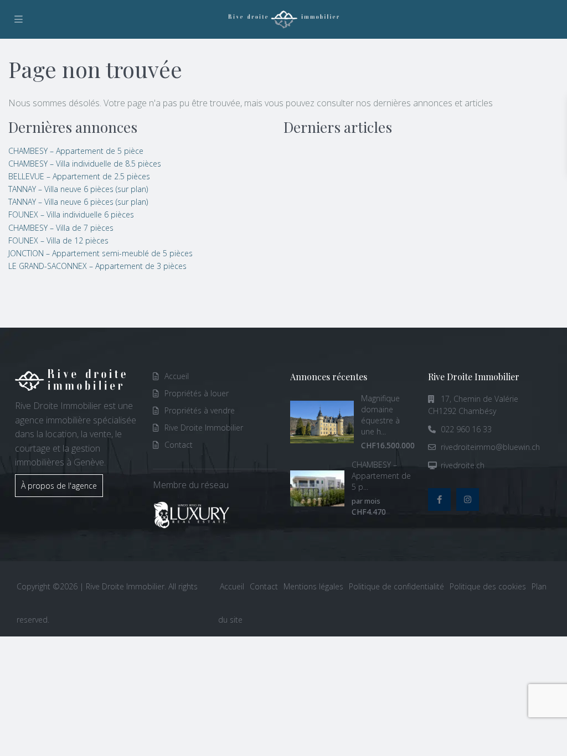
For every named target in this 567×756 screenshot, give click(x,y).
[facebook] (439, 499)
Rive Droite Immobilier (203, 427)
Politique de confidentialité (396, 586)
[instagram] (467, 499)
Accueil (176, 376)
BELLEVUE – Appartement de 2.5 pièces (79, 176)
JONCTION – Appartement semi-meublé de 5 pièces (100, 253)
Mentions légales (313, 586)
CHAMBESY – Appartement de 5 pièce (75, 151)
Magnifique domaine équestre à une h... (380, 415)
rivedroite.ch (462, 465)
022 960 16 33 (466, 429)
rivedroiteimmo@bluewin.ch (490, 447)
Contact (178, 444)
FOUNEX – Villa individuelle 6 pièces (71, 214)
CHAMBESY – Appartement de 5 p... (381, 475)
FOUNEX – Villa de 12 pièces (58, 240)
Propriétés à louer (196, 393)
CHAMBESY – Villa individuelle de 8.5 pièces (84, 163)
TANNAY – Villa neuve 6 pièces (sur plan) (78, 189)
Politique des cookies (488, 586)
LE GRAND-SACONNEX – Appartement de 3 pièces (97, 266)
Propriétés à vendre (199, 410)
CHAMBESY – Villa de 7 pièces (61, 227)
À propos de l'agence (59, 485)
